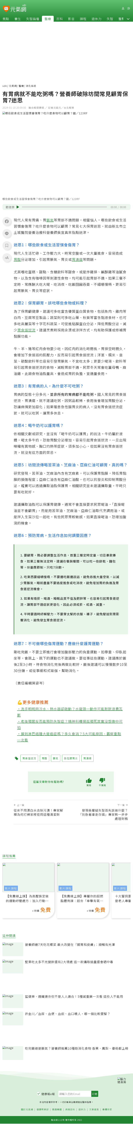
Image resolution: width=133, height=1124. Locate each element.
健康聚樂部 (43, 1109)
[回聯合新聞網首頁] (6, 9)
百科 (59, 18)
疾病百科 (70, 1109)
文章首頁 (94, 1109)
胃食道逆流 (26, 329)
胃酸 (17, 259)
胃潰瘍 (77, 259)
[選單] (128, 8)
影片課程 (11, 888)
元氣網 (13, 86)
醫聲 (121, 18)
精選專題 (57, 1109)
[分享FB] (6, 221)
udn (4, 86)
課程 (83, 18)
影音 (71, 18)
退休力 (96, 18)
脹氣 (50, 219)
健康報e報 (48, 1094)
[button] (128, 18)
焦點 (6, 18)
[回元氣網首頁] (18, 8)
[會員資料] (123, 8)
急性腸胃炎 (71, 758)
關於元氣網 (27, 1109)
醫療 (48, 18)
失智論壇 (32, 18)
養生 (17, 18)
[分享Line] (6, 233)
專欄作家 (107, 1109)
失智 (110, 18)
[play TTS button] (17, 207)
